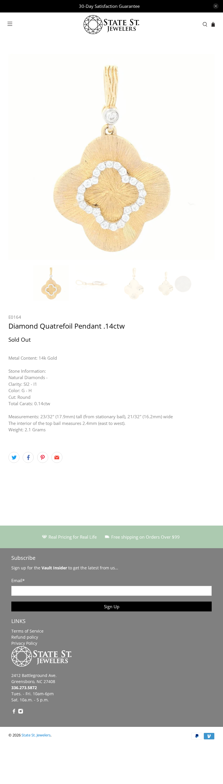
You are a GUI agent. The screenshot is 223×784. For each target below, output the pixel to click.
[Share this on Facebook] (28, 457)
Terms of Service (27, 631)
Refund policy (24, 637)
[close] (216, 6)
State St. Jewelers (36, 735)
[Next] (205, 156)
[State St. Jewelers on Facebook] (14, 712)
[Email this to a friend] (56, 457)
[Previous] (17, 156)
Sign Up (111, 606)
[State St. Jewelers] (111, 24)
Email (18, 580)
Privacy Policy (24, 643)
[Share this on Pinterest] (42, 457)
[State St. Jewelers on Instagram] (20, 712)
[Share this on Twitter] (13, 457)
